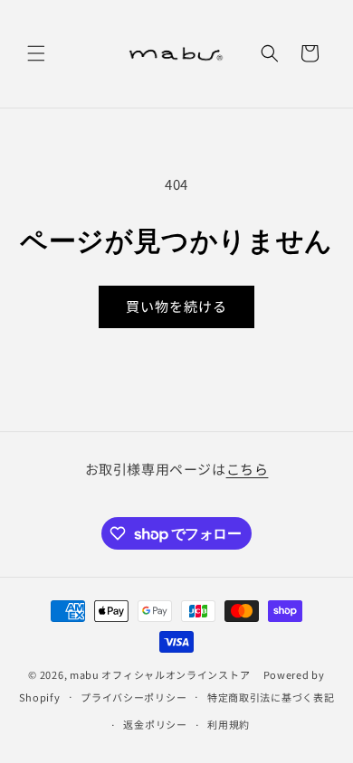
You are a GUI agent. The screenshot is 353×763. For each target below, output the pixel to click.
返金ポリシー (154, 724)
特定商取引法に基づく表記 (270, 697)
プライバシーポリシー (133, 697)
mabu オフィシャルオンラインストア (165, 674)
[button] (36, 53)
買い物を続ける (176, 306)
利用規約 (228, 724)
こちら (247, 468)
